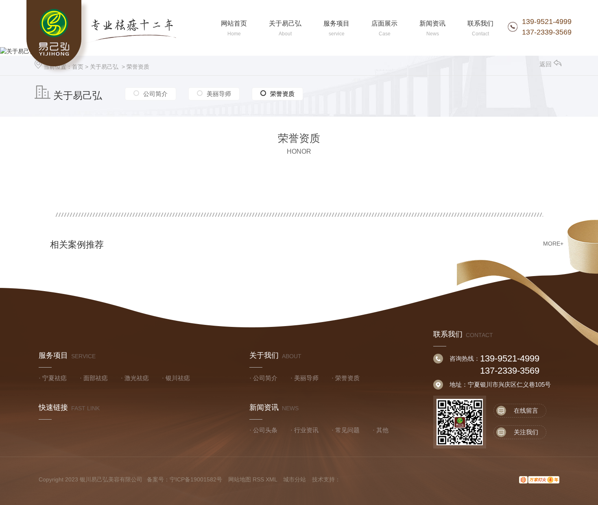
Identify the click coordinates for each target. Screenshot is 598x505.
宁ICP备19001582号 (196, 479)
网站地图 (239, 479)
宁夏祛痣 (54, 377)
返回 (545, 64)
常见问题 (347, 430)
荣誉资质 (138, 66)
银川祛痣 (178, 377)
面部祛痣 (95, 377)
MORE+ (553, 243)
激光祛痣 (136, 377)
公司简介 (155, 93)
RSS (258, 479)
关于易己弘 (104, 66)
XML (271, 479)
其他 (382, 430)
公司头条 (265, 430)
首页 (77, 66)
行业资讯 (306, 430)
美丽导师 (219, 93)
